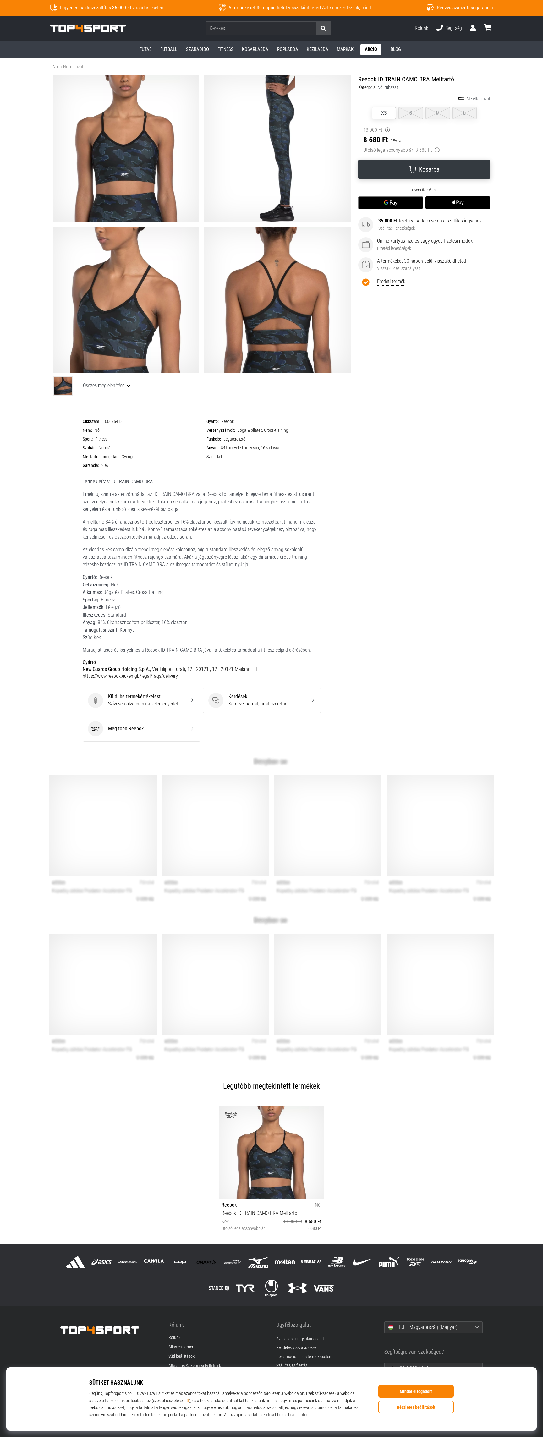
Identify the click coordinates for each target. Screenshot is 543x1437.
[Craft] (206, 1262)
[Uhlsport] (271, 1288)
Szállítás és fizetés (291, 1365)
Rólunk (421, 28)
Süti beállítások (181, 1356)
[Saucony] (467, 1262)
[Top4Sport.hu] (109, 1330)
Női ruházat (73, 66)
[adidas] (76, 1262)
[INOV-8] (232, 1262)
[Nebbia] (311, 1262)
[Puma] (389, 1262)
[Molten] (285, 1262)
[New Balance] (337, 1262)
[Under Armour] (298, 1288)
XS (384, 113)
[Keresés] (323, 28)
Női (56, 66)
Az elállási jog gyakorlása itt (300, 1338)
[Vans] (324, 1288)
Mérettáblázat (478, 98)
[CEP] (180, 1262)
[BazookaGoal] (128, 1262)
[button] (310, 28)
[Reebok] (415, 1262)
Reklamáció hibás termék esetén (303, 1356)
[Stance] (219, 1288)
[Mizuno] (258, 1262)
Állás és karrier (180, 1347)
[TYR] (245, 1288)
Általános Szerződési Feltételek (194, 1366)
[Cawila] (154, 1262)
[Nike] (363, 1262)
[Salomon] (441, 1262)
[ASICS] (102, 1262)
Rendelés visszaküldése (296, 1347)
